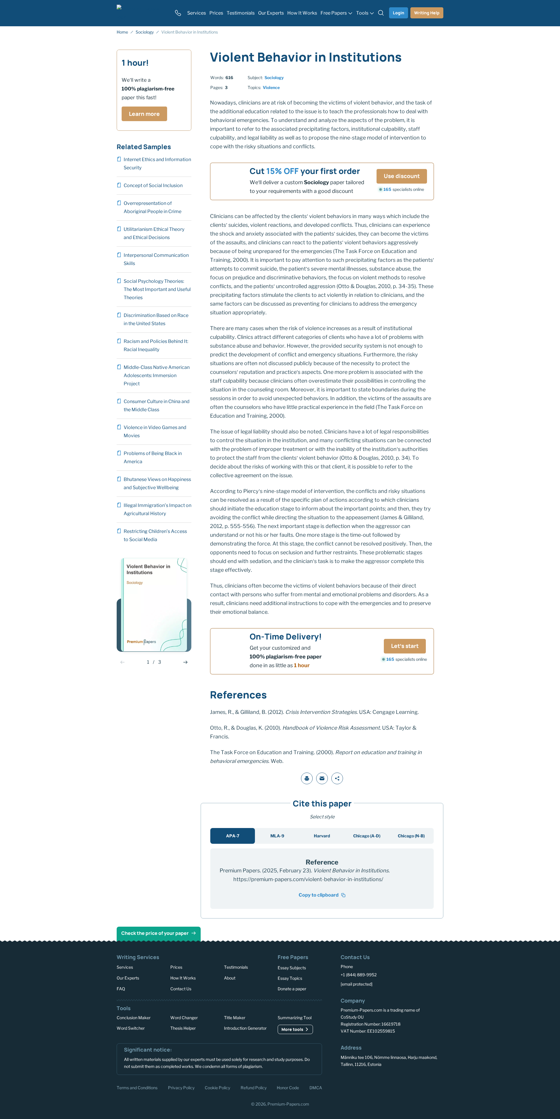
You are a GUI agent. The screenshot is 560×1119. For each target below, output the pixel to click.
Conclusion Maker (133, 1017)
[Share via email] (322, 778)
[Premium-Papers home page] (142, 13)
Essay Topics (290, 978)
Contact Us (180, 988)
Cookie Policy (217, 1087)
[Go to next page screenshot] (185, 662)
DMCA (315, 1087)
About (229, 977)
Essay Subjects (292, 967)
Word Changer (184, 1017)
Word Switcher (131, 1028)
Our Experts (128, 977)
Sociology (274, 77)
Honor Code (288, 1087)
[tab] (232, 836)
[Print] (307, 778)
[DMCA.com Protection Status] (349, 1087)
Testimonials (236, 967)
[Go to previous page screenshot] (122, 662)
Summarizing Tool (295, 1017)
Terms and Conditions (137, 1087)
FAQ (121, 988)
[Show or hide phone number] (178, 13)
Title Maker (234, 1017)
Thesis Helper (183, 1028)
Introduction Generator (245, 1028)
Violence (271, 87)
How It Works (183, 977)
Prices (176, 967)
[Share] (337, 778)
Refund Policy (254, 1087)
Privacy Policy (181, 1087)
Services (125, 967)
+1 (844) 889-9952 (359, 974)
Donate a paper (292, 988)
